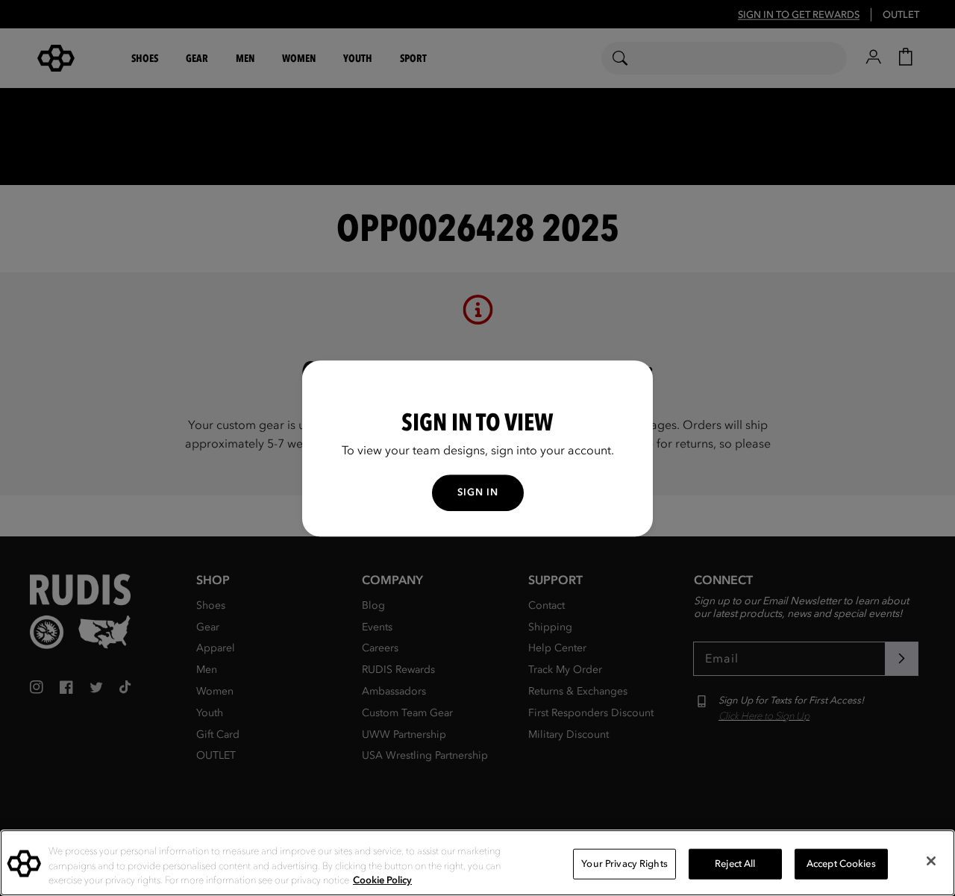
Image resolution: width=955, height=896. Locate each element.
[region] (477, 863)
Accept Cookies (841, 863)
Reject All (735, 863)
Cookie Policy (382, 880)
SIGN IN (477, 491)
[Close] (931, 861)
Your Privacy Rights (624, 863)
